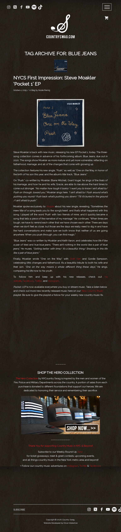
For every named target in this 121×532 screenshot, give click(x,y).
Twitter (38, 281)
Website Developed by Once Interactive (61, 523)
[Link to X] (15, 7)
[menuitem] (108, 7)
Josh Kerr (75, 258)
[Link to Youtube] (27, 7)
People (50, 206)
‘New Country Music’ (92, 290)
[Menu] (107, 7)
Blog (33, 90)
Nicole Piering (44, 90)
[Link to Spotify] (34, 7)
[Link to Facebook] (21, 7)
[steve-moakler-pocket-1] (60, 65)
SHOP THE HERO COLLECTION (60, 373)
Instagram (53, 281)
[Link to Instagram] (8, 7)
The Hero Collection (27, 378)
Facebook (28, 281)
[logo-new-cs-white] (60, 24)
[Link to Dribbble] (40, 7)
